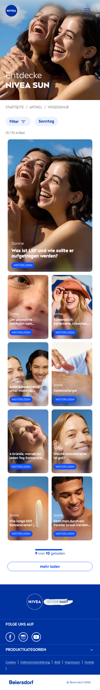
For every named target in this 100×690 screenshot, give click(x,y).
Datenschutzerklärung (35, 662)
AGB (57, 662)
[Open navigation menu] (87, 10)
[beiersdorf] (21, 682)
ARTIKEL (35, 107)
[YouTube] (36, 637)
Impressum (72, 662)
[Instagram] (23, 637)
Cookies (11, 662)
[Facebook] (10, 637)
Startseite (15, 107)
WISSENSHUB (58, 107)
